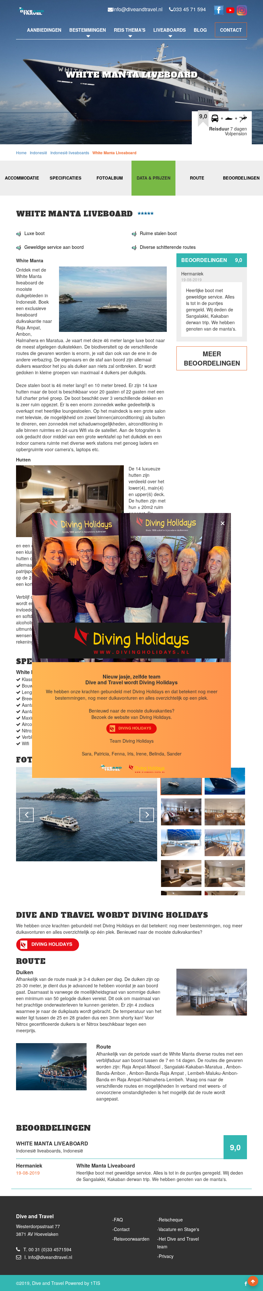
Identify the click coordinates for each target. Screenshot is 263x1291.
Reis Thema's (129, 30)
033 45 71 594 (189, 9)
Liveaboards (169, 30)
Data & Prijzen (153, 178)
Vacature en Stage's (178, 1229)
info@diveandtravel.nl (138, 9)
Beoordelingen (241, 178)
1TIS (95, 1283)
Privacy (166, 1256)
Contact (122, 1229)
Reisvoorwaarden (131, 1239)
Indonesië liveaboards (69, 152)
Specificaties (65, 178)
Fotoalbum (110, 178)
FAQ (118, 1219)
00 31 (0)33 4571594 (50, 1249)
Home (21, 152)
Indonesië (38, 152)
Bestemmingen (87, 30)
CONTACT (231, 30)
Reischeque (171, 1219)
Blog (200, 30)
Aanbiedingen (44, 30)
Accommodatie (22, 178)
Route (197, 178)
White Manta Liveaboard (114, 153)
